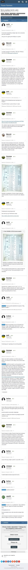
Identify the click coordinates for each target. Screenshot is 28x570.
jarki (7, 91)
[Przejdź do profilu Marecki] (3, 44)
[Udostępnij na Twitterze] (2, 561)
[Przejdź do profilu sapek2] (3, 497)
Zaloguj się (14, 547)
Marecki (8, 43)
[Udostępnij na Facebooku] (4, 561)
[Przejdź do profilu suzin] (3, 25)
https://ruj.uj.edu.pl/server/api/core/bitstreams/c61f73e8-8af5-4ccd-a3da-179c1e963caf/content (13, 122)
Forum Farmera (6, 5)
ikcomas (9, 59)
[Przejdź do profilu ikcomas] (3, 60)
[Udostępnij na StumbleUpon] (15, 561)
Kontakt (18, 565)
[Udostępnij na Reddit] (12, 561)
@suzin (3, 324)
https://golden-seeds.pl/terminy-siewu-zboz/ (10, 215)
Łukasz (8, 316)
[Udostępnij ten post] (25, 30)
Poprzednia (5, 20)
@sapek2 (4, 489)
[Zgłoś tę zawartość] (14, 30)
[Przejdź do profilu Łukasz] (3, 317)
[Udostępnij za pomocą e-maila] (17, 561)
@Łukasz (4, 305)
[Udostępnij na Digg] (8, 561)
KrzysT (9, 11)
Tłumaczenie (11, 565)
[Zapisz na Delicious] (10, 561)
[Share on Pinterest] (19, 561)
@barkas (3, 504)
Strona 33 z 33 (14, 20)
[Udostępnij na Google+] (6, 561)
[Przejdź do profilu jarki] (3, 92)
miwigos (9, 466)
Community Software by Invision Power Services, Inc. (14, 568)
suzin (8, 24)
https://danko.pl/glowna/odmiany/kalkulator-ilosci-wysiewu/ (13, 376)
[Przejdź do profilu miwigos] (3, 467)
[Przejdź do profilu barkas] (3, 399)
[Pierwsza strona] (2, 20)
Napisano (7, 30)
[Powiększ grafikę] (12, 178)
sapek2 (8, 496)
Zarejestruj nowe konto (14, 539)
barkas (8, 398)
